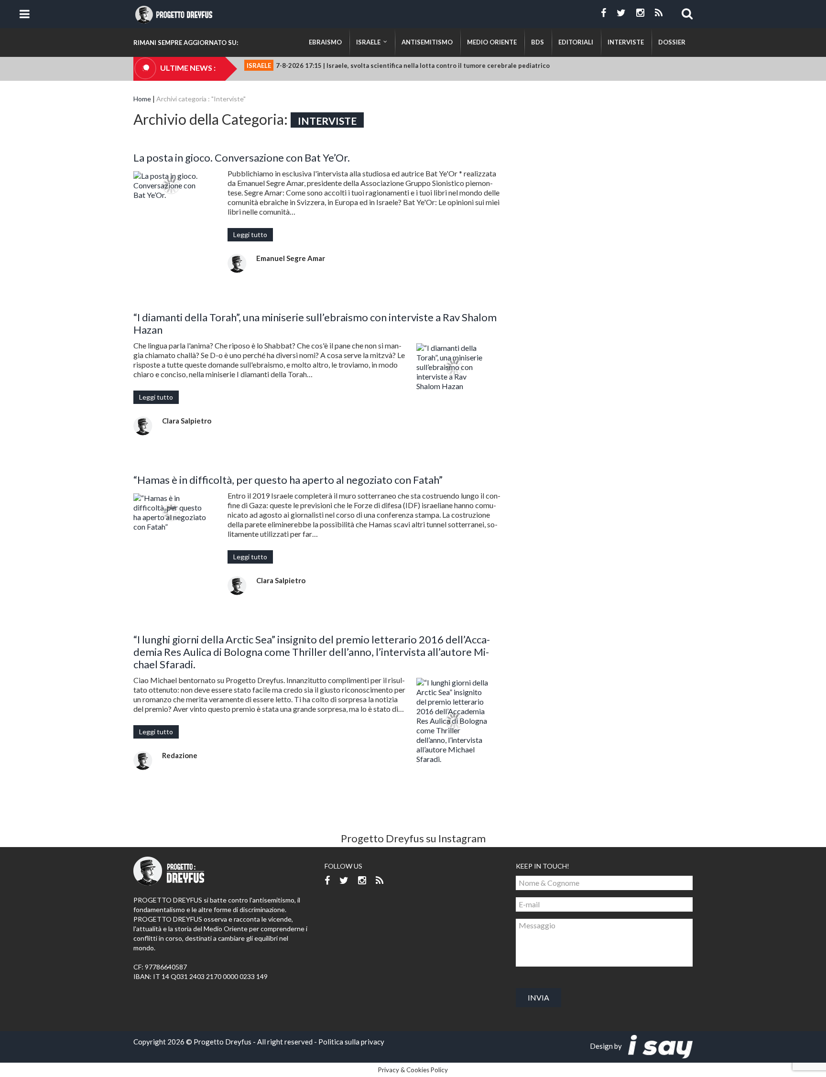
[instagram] (640, 13)
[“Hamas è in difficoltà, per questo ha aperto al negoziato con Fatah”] (171, 512)
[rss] (659, 13)
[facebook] (603, 13)
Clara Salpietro (186, 420)
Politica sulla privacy (351, 1041)
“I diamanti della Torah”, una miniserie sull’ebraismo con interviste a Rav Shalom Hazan (315, 323)
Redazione (179, 755)
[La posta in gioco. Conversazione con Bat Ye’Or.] (171, 185)
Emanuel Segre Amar (290, 258)
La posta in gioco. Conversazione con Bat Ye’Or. (241, 157)
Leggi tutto (250, 234)
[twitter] (621, 13)
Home (142, 99)
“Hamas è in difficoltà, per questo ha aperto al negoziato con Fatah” (288, 479)
